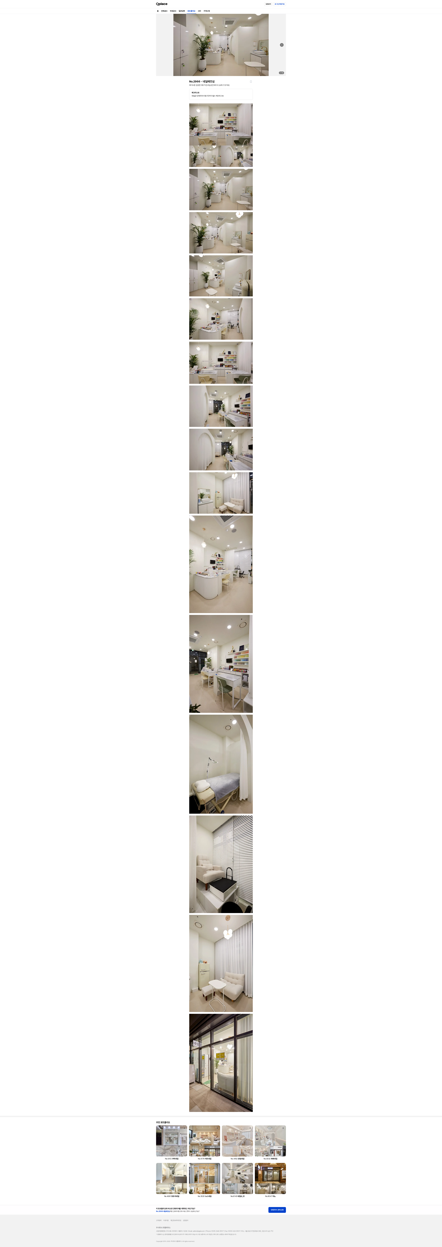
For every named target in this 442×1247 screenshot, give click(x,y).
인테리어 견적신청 (277, 1210)
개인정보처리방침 (175, 1220)
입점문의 (268, 4)
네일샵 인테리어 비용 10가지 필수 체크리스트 (208, 94)
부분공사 (173, 11)
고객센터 (158, 1220)
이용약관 (166, 1220)
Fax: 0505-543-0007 (232, 1231)
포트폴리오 (191, 11)
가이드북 (207, 11)
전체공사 (164, 11)
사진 (199, 11)
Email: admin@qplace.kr (196, 1231)
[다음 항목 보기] (282, 45)
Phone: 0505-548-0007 (215, 1231)
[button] (251, 81)
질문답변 (182, 11)
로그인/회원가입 (280, 4)
